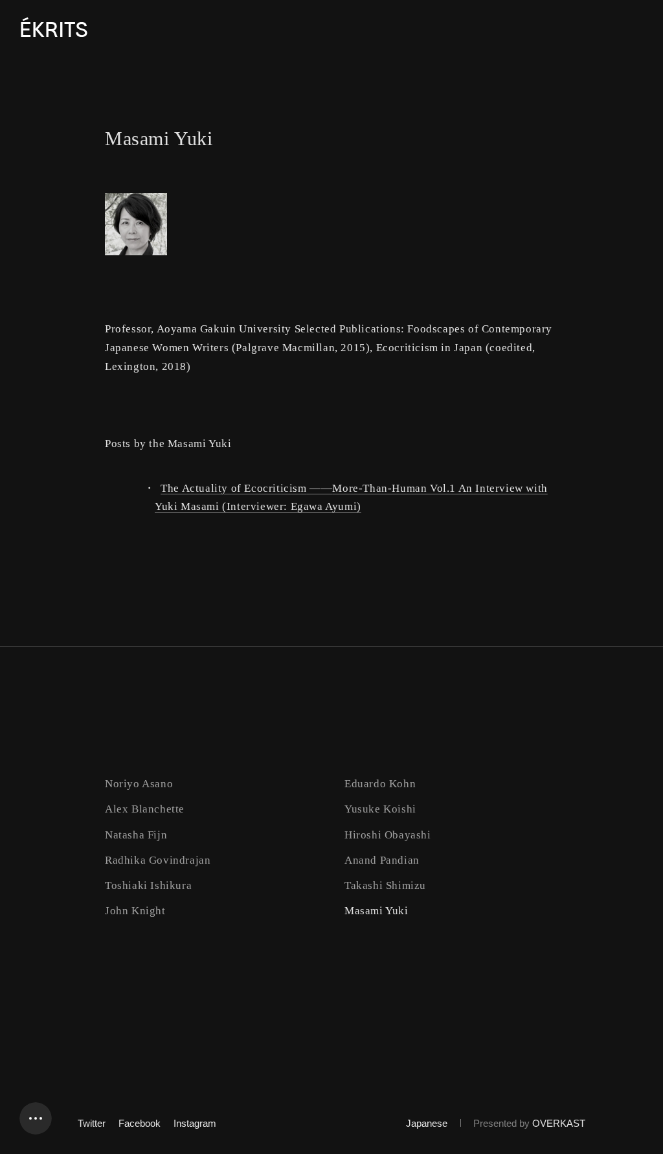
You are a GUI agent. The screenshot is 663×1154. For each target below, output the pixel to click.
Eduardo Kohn (380, 784)
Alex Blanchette (145, 809)
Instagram (195, 1123)
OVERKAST (558, 1123)
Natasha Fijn (136, 835)
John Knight (135, 911)
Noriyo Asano (139, 784)
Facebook (139, 1123)
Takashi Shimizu (385, 885)
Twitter (92, 1123)
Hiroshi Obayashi (387, 835)
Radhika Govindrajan (157, 860)
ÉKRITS (53, 30)
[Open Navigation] (35, 1118)
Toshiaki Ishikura (148, 885)
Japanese (426, 1123)
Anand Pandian (382, 860)
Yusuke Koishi (380, 809)
